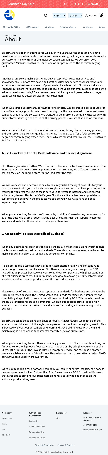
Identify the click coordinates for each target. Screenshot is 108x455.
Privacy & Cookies (36, 432)
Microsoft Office (11, 27)
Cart (4, 429)
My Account (7, 418)
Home (7, 35)
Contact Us (33, 421)
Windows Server (68, 27)
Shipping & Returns (37, 437)
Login (4, 423)
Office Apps (32, 27)
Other (102, 27)
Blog (58, 418)
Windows (49, 27)
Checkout (6, 435)
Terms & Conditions (37, 426)
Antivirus (88, 27)
